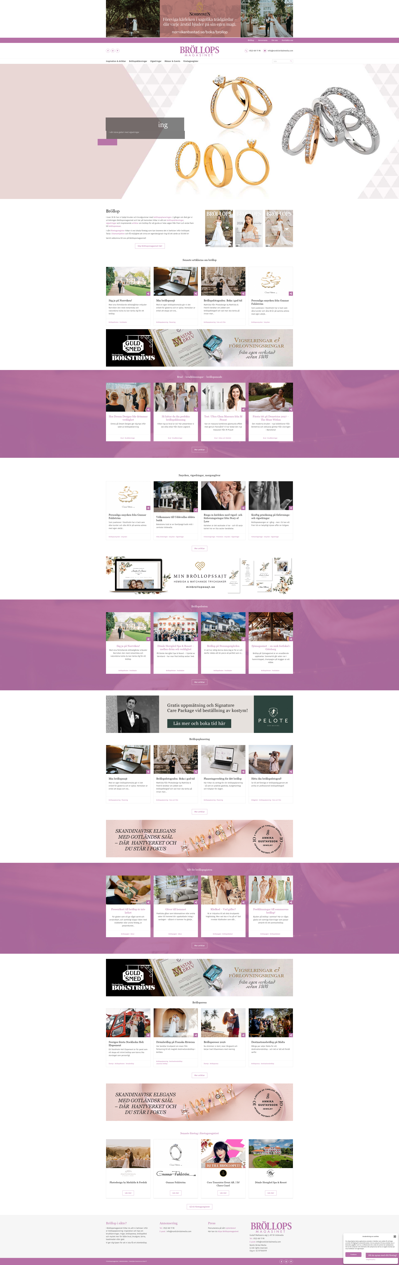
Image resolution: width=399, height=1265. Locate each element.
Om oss (275, 40)
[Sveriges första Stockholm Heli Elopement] (128, 1022)
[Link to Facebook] (108, 51)
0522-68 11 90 (255, 51)
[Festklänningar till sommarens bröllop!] (271, 890)
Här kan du (223, 1231)
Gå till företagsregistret (199, 1207)
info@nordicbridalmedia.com (280, 51)
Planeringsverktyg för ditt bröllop (223, 778)
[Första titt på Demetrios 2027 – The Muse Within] (271, 397)
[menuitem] (251, 40)
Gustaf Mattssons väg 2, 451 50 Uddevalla (267, 1235)
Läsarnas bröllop (161, 1063)
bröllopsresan (115, 226)
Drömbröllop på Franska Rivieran (175, 1042)
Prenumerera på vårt (222, 1228)
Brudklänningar (130, 438)
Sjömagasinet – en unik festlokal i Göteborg (271, 647)
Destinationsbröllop (175, 1061)
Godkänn (353, 1254)
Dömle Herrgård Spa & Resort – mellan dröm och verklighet (175, 647)
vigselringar (111, 223)
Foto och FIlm (221, 322)
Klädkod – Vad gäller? (223, 909)
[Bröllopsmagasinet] (199, 50)
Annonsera (262, 40)
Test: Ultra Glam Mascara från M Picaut (223, 418)
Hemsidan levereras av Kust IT (138, 1261)
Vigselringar (180, 537)
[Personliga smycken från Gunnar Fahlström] (271, 281)
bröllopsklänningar (175, 220)
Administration (123, 1261)
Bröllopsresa (214, 1063)
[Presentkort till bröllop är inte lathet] (128, 890)
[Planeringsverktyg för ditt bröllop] (223, 759)
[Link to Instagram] (113, 51)
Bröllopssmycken (257, 322)
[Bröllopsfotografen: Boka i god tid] (223, 281)
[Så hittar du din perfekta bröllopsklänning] (176, 397)
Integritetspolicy (370, 1259)
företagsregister (118, 230)
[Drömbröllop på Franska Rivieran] (176, 1022)
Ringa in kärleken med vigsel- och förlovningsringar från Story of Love (223, 518)
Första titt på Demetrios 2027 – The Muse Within (271, 418)
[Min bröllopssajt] (176, 281)
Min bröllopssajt (165, 300)
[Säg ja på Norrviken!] (128, 281)
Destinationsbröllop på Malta (268, 1042)
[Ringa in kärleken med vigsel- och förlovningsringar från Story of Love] (223, 495)
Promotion (219, 537)
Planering (172, 322)
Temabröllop (130, 1063)
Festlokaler (123, 322)
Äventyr (111, 1063)
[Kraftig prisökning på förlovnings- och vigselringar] (271, 495)
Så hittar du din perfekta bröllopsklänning (176, 418)
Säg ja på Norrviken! (120, 300)
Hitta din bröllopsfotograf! (266, 778)
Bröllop (251, 40)
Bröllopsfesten (113, 322)
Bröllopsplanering (162, 322)
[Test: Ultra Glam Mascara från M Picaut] (223, 397)
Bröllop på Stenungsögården (223, 646)
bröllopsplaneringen (163, 217)
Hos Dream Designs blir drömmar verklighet (128, 418)
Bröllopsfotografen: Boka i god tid (223, 300)
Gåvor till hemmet (175, 909)
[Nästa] (397, 131)
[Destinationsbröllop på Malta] (271, 1022)
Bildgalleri (254, 800)
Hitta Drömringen (162, 537)
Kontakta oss (287, 40)
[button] (395, 1236)
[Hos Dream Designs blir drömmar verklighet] (128, 397)
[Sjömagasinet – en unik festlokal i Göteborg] (271, 626)
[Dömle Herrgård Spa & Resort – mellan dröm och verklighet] (176, 626)
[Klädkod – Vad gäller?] (223, 890)
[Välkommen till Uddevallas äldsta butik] (176, 496)
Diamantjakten (118, 233)
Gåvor (132, 934)
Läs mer (128, 1193)
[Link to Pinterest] (117, 51)
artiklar (135, 223)
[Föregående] (2, 131)
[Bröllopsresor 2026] (223, 1022)
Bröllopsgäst (125, 934)
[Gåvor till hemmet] (176, 890)
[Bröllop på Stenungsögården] (223, 626)
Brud (122, 438)
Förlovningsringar (209, 537)
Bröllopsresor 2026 (215, 1042)
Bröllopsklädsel (227, 934)
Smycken (267, 322)
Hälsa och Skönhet (225, 438)
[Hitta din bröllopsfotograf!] (271, 759)
